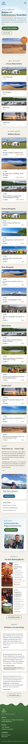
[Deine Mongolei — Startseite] (3, 3)
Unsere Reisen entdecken (10, 28)
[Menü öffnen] (25, 3)
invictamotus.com (23, 741)
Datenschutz (4, 736)
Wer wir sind (6, 33)
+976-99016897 (5, 727)
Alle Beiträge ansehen (14, 617)
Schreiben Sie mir (9, 496)
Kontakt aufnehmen (11, 530)
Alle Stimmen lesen (14, 695)
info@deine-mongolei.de (7, 729)
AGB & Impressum (6, 735)
